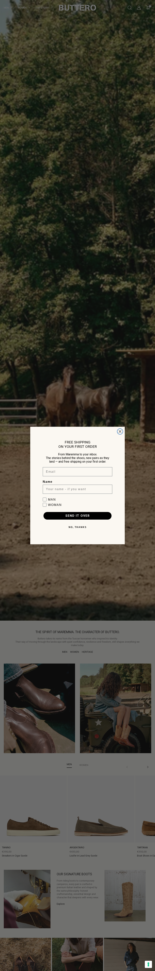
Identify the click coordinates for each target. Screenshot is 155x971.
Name (48, 481)
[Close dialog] (120, 431)
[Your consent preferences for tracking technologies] (148, 964)
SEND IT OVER (77, 515)
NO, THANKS (78, 527)
